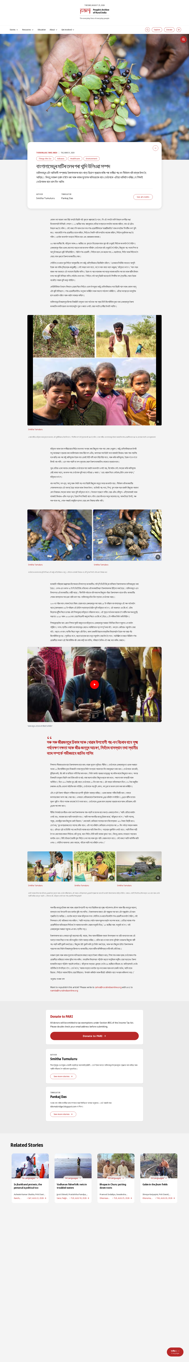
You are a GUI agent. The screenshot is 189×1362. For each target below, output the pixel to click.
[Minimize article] (155, 148)
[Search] (147, 29)
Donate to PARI (92, 1036)
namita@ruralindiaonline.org (64, 990)
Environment (91, 158)
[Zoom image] (183, 39)
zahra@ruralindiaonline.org (108, 987)
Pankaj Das (67, 198)
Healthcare (75, 158)
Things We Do (45, 158)
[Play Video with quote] (94, 684)
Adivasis (60, 158)
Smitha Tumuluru (45, 198)
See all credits (143, 197)
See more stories (61, 1076)
